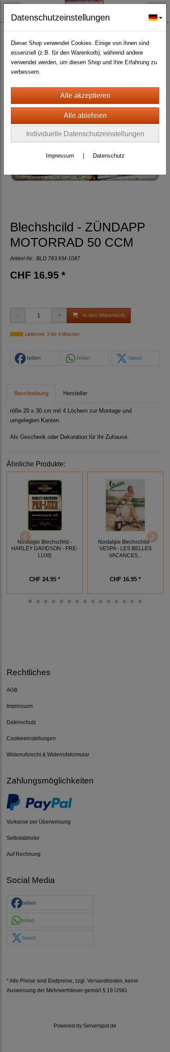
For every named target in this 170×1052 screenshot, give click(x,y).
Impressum (60, 155)
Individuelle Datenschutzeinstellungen (85, 134)
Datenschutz (109, 155)
